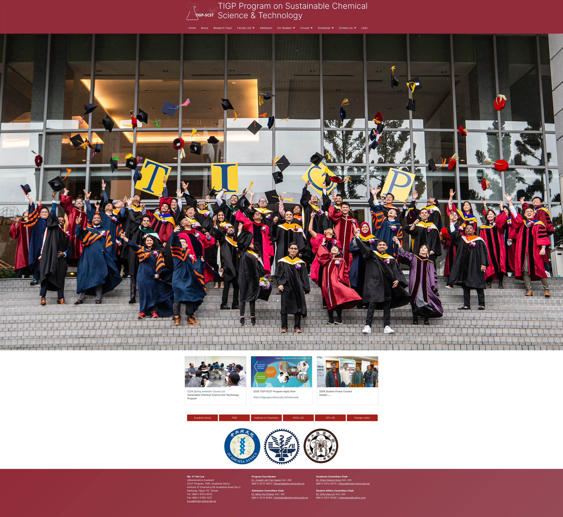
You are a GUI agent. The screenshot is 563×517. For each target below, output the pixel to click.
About (204, 27)
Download (324, 27)
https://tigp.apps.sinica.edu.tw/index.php (276, 397)
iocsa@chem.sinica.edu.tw (201, 501)
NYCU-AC (298, 417)
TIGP (234, 417)
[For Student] (293, 28)
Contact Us (346, 27)
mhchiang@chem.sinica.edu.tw (291, 497)
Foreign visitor (362, 417)
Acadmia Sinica (202, 417)
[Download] (332, 28)
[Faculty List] (253, 28)
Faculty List (244, 27)
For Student (284, 27)
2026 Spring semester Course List (206, 391)
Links (364, 27)
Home (192, 27)
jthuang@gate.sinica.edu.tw (289, 483)
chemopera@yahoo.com (352, 497)
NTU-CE (330, 417)
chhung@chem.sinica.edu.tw (354, 483)
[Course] (311, 28)
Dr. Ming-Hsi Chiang (263, 494)
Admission (266, 27)
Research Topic (222, 27)
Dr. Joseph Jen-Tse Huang (266, 480)
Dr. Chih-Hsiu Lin (325, 494)
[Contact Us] (354, 28)
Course (304, 27)
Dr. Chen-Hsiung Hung (329, 480)
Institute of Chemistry (266, 417)
